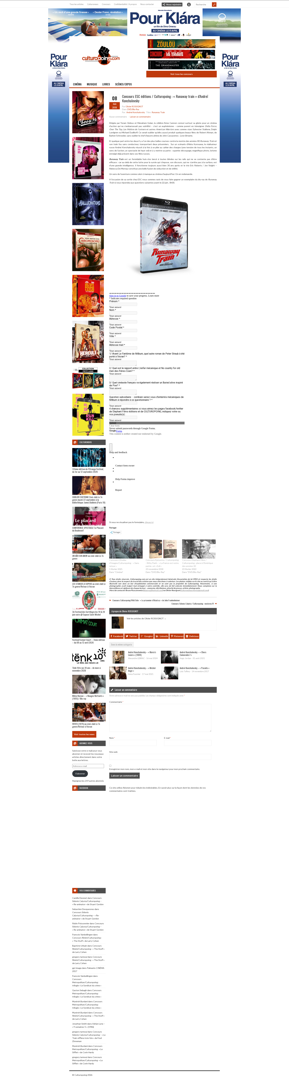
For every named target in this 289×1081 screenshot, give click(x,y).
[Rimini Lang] (88, 389)
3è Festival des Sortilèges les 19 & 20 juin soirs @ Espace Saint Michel (88, 613)
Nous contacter (147, 4)
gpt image (77, 968)
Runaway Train (158, 112)
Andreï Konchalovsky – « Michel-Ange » (142, 669)
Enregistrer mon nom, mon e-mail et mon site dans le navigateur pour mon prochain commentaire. (154, 769)
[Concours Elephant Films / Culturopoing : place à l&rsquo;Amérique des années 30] (199, 549)
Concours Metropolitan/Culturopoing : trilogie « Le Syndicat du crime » (86, 982)
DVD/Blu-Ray (133, 109)
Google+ (148, 636)
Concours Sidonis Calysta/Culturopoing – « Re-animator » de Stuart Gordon (88, 901)
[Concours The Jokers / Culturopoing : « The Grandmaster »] (181, 65)
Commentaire (116, 702)
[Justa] (144, 22)
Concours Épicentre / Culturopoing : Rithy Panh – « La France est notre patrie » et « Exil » (162, 563)
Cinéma (77, 84)
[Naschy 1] (88, 316)
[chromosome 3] (88, 270)
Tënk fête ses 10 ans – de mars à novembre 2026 (86, 669)
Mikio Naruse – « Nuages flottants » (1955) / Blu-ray (88, 697)
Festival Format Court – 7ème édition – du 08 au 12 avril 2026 (88, 641)
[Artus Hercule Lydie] (88, 362)
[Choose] (88, 132)
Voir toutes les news (84, 734)
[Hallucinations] (88, 224)
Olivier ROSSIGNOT (134, 106)
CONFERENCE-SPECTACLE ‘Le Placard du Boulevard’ (87, 529)
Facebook (118, 636)
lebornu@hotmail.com (153, 590)
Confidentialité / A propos (125, 4)
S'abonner (80, 773)
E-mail (167, 738)
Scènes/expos (123, 84)
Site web (113, 752)
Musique (92, 84)
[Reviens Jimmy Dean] (88, 178)
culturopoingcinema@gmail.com (194, 590)
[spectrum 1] (88, 435)
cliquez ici (149, 522)
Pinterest (179, 636)
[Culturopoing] (100, 69)
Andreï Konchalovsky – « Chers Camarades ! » (193, 653)
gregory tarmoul (79, 957)
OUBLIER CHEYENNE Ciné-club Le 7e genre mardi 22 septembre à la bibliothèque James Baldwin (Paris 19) (88, 499)
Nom (112, 738)
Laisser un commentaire (140, 117)
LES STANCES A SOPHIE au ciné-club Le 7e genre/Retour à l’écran (89, 585)
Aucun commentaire (118, 117)
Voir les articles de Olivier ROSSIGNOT (146, 618)
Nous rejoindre (173, 4)
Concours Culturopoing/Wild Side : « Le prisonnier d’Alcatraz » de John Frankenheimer (146, 600)
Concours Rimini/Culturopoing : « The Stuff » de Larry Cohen (88, 948)
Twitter (133, 636)
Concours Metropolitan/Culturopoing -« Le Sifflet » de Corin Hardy (87, 1049)
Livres (106, 84)
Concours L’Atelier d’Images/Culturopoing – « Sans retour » (124, 563)
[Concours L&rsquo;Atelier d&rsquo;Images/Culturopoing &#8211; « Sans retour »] (126, 549)
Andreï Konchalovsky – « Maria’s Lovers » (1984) (142, 653)
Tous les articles (77, 4)
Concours (106, 4)
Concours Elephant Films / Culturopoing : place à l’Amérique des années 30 (197, 563)
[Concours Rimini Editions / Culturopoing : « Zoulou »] (181, 44)
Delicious (194, 636)
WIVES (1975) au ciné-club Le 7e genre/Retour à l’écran (86, 725)
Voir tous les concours (181, 74)
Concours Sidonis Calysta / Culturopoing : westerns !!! (192, 603)
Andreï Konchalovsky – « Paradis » (194, 668)
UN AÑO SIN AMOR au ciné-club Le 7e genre (88, 557)
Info (189, 4)
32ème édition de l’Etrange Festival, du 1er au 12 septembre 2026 (88, 470)
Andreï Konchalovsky (135, 112)
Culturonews (92, 4)
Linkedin (164, 636)
